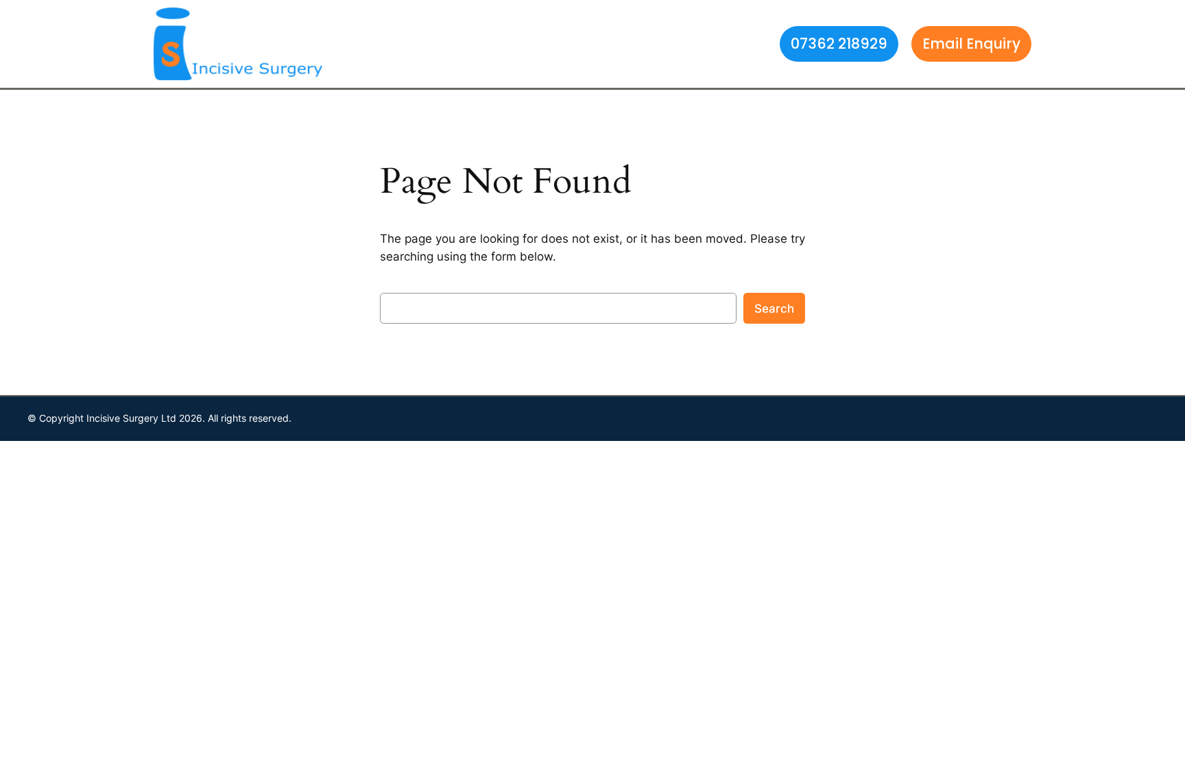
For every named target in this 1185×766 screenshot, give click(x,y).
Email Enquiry (971, 43)
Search (774, 308)
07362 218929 (839, 43)
